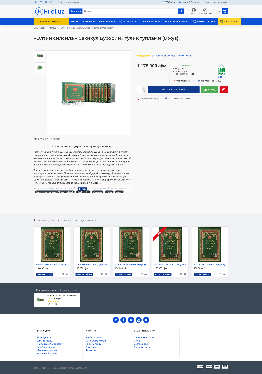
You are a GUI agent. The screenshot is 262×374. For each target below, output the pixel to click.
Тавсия (55, 139)
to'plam (109, 192)
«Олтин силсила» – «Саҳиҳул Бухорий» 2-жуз (131, 264)
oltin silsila (97, 192)
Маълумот (41, 139)
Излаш (52, 28)
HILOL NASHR (83, 192)
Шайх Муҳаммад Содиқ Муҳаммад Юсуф (54, 192)
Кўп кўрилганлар (68, 290)
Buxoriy (119, 192)
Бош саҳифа (39, 28)
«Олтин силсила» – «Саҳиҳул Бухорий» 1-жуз (171, 264)
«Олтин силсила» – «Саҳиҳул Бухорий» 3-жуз (210, 264)
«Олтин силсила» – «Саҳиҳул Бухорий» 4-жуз (52, 264)
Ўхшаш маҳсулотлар (47, 220)
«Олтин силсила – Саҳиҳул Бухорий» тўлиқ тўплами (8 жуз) (63, 295)
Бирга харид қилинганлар (81, 220)
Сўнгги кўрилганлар (46, 290)
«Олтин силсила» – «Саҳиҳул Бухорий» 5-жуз (92, 264)
